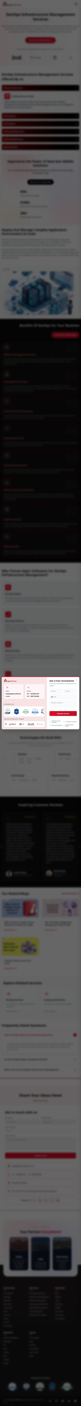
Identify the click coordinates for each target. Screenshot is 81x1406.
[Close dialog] (76, 680)
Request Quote (63, 713)
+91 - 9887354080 (33, 696)
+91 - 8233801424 (33, 694)
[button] (52, 697)
